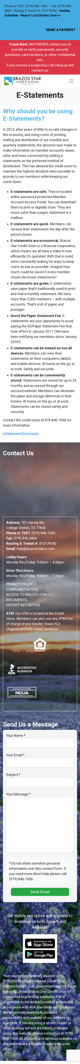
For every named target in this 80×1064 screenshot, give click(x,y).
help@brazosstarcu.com (36, 549)
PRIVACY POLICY (19, 584)
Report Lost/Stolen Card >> (41, 15)
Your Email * (15, 755)
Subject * (13, 775)
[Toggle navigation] (71, 81)
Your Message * (18, 794)
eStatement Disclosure (20, 434)
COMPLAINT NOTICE (22, 589)
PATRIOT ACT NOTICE (23, 605)
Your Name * (15, 735)
